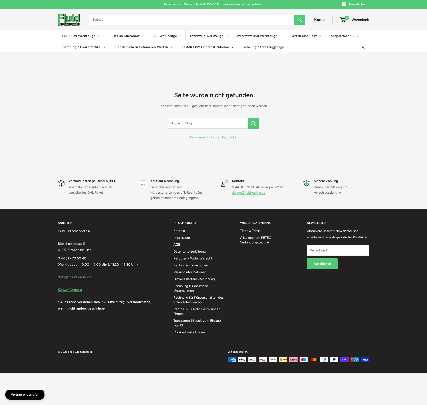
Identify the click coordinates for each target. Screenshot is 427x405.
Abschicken (322, 264)
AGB (176, 245)
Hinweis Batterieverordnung (194, 279)
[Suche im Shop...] (253, 123)
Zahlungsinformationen (190, 265)
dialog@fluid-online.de (248, 192)
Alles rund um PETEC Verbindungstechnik (255, 240)
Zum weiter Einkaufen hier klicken (213, 137)
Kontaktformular (70, 290)
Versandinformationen (189, 272)
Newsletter (357, 4)
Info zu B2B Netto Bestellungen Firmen (196, 311)
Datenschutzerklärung (189, 251)
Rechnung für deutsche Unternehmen (190, 288)
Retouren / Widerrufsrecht (192, 258)
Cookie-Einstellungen (189, 332)
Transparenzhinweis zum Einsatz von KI (197, 323)
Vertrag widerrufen (25, 395)
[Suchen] (299, 20)
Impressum (181, 238)
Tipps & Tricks (250, 231)
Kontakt (179, 231)
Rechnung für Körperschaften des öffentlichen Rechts (198, 300)
